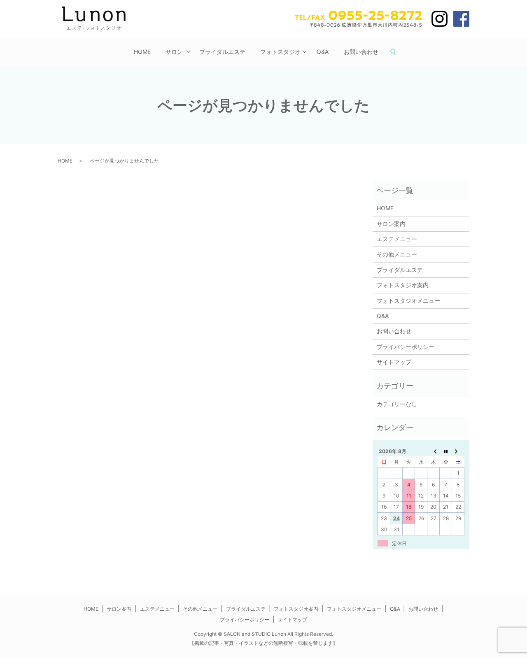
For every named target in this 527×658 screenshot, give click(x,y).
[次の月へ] (458, 451)
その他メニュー (397, 254)
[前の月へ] (433, 451)
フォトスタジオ (280, 51)
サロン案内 (391, 223)
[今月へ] (446, 451)
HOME (142, 51)
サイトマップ (394, 361)
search (397, 52)
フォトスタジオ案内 (403, 284)
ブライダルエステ (222, 51)
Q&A (323, 51)
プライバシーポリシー (405, 346)
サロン (174, 51)
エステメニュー (397, 238)
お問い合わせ (361, 51)
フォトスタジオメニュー (408, 300)
